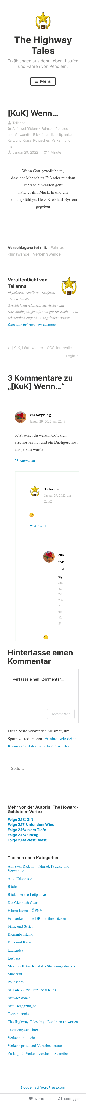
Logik (70, 356)
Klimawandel (19, 254)
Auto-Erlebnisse (20, 878)
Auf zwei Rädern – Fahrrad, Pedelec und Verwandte (38, 868)
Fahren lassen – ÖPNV (25, 910)
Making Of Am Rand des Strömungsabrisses (41, 965)
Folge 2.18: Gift (20, 819)
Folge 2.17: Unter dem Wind (31, 824)
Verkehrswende (47, 254)
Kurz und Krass (19, 140)
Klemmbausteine (20, 934)
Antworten (27, 460)
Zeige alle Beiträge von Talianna (32, 324)
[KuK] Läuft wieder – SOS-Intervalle (39, 348)
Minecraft (15, 973)
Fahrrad (57, 247)
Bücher (13, 886)
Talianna (18, 123)
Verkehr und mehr (21, 1037)
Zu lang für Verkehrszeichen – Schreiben (39, 1053)
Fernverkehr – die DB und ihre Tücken (37, 918)
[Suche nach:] (33, 767)
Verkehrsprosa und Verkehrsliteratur (35, 1045)
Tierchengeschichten (23, 1029)
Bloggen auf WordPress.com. (43, 1087)
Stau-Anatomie (19, 997)
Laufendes (15, 950)
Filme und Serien (20, 926)
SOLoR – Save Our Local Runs (32, 989)
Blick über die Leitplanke (52, 134)
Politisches (41, 140)
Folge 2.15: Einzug (23, 835)
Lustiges (14, 957)
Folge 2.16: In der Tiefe (27, 830)
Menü (45, 81)
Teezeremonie (18, 1013)
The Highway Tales (43, 45)
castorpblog (40, 415)
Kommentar (61, 714)
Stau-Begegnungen (22, 1005)
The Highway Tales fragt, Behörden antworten (43, 1021)
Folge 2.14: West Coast (27, 840)
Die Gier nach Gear (22, 902)
